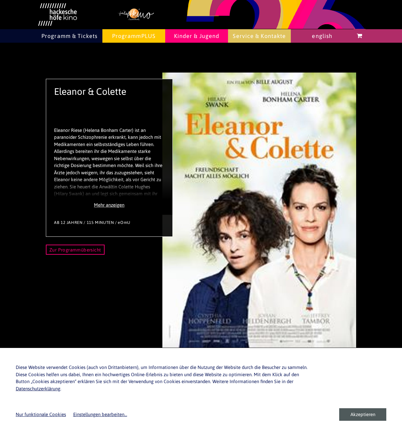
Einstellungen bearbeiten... (100, 414)
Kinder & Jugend (197, 36)
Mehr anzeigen (109, 205)
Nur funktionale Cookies (41, 414)
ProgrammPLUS (133, 36)
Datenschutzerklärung (38, 388)
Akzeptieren (362, 414)
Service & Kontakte (259, 36)
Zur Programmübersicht (75, 249)
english (322, 36)
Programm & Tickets (69, 36)
